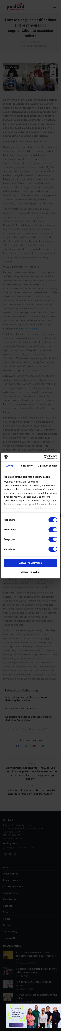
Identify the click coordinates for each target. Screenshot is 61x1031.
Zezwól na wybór (30, 572)
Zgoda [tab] (9, 465)
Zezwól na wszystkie (30, 562)
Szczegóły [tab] (27, 465)
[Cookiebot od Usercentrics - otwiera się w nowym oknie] (43, 457)
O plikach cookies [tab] (47, 465)
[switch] (52, 529)
